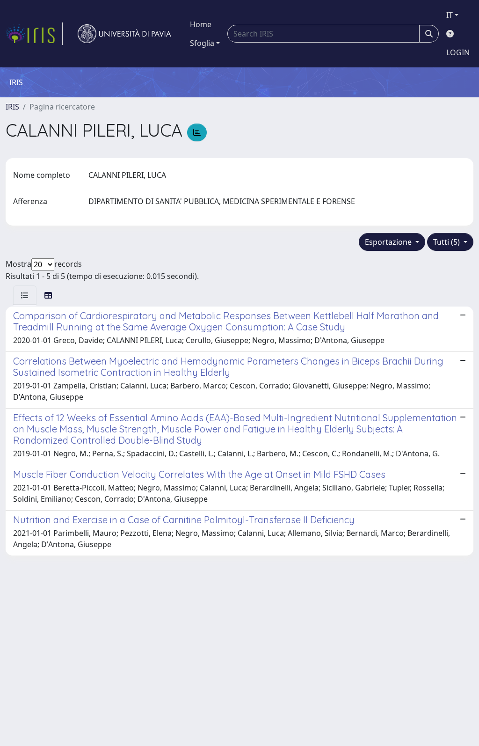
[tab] (24, 295)
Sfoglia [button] (202, 43)
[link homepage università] (124, 33)
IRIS (12, 107)
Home (200, 24)
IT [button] (449, 15)
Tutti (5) (447, 242)
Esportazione (389, 242)
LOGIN (458, 52)
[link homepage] (34, 33)
